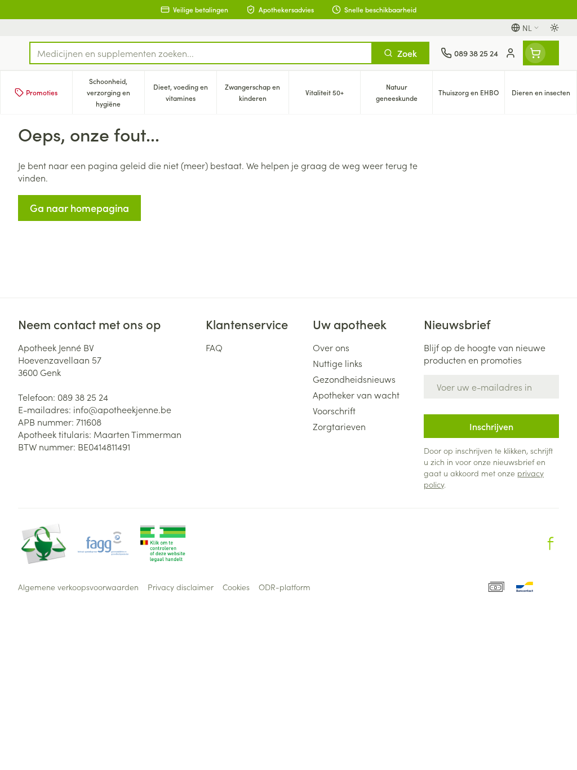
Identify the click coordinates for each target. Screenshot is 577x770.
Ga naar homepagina (79, 208)
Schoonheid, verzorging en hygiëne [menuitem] (115, 92)
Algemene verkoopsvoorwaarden (78, 586)
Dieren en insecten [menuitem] (544, 95)
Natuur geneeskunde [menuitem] (404, 92)
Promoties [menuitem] (41, 92)
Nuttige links (337, 363)
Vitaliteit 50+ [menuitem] (332, 95)
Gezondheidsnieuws (354, 379)
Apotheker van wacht (356, 394)
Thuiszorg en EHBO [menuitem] (471, 95)
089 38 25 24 (82, 397)
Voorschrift (334, 410)
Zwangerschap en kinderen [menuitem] (256, 92)
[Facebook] (550, 543)
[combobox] (200, 53)
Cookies (236, 586)
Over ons (331, 347)
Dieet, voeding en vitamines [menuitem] (184, 92)
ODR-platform (284, 586)
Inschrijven (491, 426)
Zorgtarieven (339, 426)
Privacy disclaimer (181, 586)
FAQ (214, 347)
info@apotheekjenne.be (122, 409)
